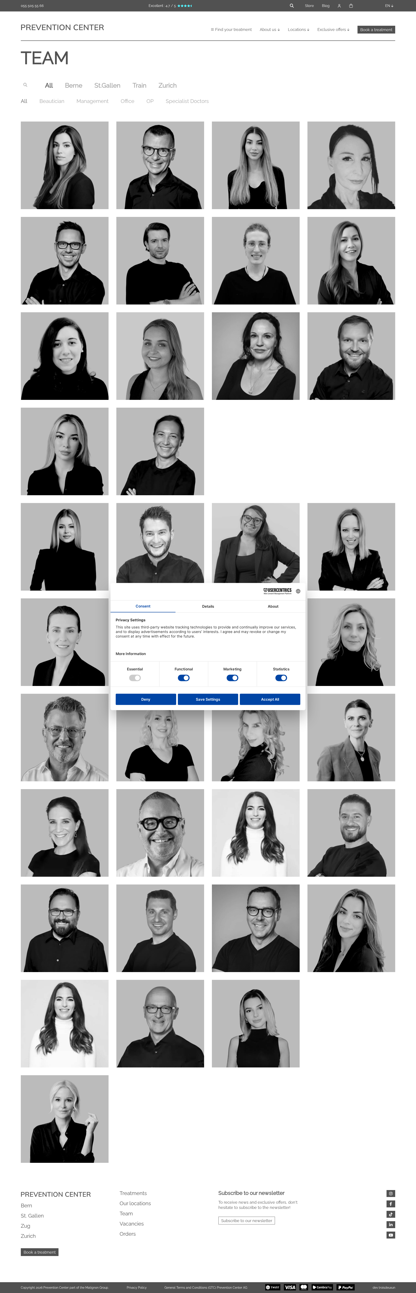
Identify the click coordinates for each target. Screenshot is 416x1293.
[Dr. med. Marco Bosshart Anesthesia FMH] (351, 356)
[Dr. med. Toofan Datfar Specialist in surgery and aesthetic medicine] (351, 833)
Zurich (28, 1236)
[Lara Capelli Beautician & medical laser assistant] (65, 356)
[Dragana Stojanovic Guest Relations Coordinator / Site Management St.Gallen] (160, 737)
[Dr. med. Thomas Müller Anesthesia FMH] (65, 260)
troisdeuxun (387, 1287)
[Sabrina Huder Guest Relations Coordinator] (256, 165)
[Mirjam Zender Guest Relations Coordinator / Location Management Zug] (65, 833)
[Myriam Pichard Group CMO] (256, 547)
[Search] (25, 84)
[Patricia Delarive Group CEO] (65, 1119)
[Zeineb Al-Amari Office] (256, 451)
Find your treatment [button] (233, 29)
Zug (25, 1226)
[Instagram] (391, 1193)
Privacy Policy (137, 1287)
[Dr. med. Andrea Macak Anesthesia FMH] (160, 451)
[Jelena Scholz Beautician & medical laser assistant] (351, 642)
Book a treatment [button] (376, 29)
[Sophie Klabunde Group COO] (351, 737)
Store (309, 6)
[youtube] (391, 1235)
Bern (26, 1205)
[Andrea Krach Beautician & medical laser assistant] (256, 833)
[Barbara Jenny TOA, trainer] (256, 356)
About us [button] (268, 29)
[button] (351, 6)
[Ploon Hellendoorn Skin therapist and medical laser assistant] (351, 451)
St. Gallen (32, 1216)
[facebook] (391, 1203)
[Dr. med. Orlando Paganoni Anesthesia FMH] (160, 165)
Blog (326, 6)
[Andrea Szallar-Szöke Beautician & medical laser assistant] (351, 260)
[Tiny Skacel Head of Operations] (351, 547)
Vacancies (132, 1224)
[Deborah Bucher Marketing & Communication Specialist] (351, 165)
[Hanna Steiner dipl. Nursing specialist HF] (65, 642)
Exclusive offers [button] (331, 29)
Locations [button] (297, 29)
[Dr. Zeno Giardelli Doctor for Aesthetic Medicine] (160, 547)
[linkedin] (391, 1224)
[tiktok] (391, 1214)
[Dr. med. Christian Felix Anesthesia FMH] (65, 928)
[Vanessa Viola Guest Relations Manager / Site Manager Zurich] (256, 1023)
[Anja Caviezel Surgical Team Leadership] (65, 165)
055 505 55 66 (32, 6)
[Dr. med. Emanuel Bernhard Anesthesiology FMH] (160, 1023)
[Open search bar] (292, 6)
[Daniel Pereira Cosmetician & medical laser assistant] (256, 260)
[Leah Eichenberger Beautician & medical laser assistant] (160, 356)
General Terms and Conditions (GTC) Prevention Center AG (205, 1287)
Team (126, 1213)
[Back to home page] (62, 28)
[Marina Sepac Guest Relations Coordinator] (351, 928)
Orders (128, 1234)
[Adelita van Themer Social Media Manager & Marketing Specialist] (65, 547)
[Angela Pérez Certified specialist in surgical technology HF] (65, 451)
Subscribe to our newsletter (246, 1220)
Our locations (135, 1203)
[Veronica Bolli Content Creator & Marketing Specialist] (351, 1023)
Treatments (133, 1193)
